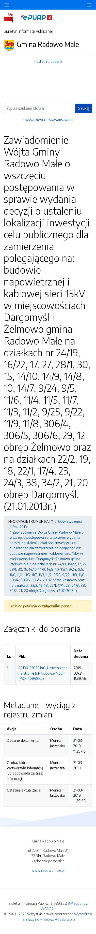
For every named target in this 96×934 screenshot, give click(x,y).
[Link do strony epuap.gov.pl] (36, 17)
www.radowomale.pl (48, 870)
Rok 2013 (20, 526)
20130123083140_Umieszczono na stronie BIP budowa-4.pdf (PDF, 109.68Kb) (42, 673)
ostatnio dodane (49, 61)
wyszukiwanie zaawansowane (49, 119)
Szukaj (83, 108)
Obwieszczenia (70, 521)
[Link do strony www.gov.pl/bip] (11, 17)
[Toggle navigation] (89, 5)
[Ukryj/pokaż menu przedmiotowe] (6, 5)
